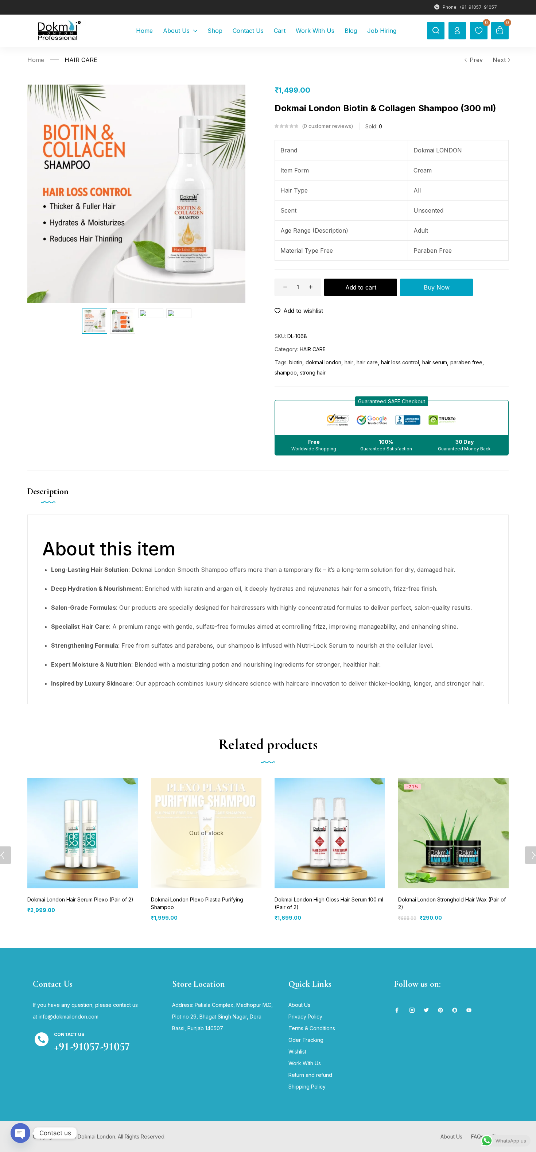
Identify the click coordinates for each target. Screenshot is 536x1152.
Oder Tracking (305, 1040)
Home (35, 59)
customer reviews (327, 126)
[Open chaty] (20, 1133)
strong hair (313, 372)
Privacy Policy (305, 1016)
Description (48, 491)
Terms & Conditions (311, 1028)
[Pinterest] (440, 1010)
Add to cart (360, 287)
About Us (299, 1005)
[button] (391, 401)
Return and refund (310, 1075)
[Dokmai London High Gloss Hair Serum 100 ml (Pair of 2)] (330, 833)
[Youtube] (468, 1010)
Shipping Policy (307, 1086)
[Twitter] (426, 1010)
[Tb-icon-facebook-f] (397, 1010)
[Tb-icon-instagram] (412, 1010)
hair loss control (400, 362)
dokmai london (323, 362)
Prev (476, 59)
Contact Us (69, 1034)
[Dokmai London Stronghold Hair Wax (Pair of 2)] (453, 833)
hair (349, 362)
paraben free (466, 362)
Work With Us (304, 1063)
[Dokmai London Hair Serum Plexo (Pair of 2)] (82, 833)
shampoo (286, 372)
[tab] (55, 499)
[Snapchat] (454, 1010)
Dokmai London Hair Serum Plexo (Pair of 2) (80, 899)
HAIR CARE (81, 59)
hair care (367, 362)
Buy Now (437, 287)
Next (499, 59)
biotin (295, 362)
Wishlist (297, 1051)
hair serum (434, 362)
